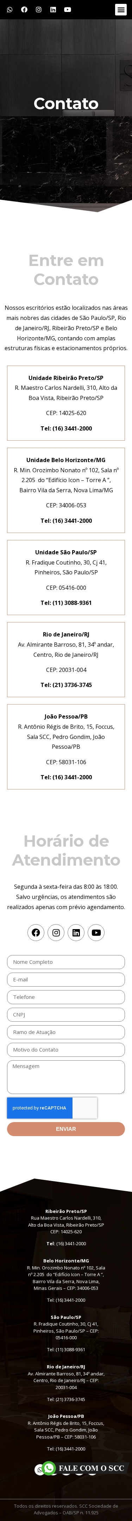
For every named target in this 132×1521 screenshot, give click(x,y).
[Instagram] (38, 9)
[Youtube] (67, 9)
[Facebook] (24, 9)
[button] (121, 9)
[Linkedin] (53, 9)
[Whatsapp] (10, 9)
